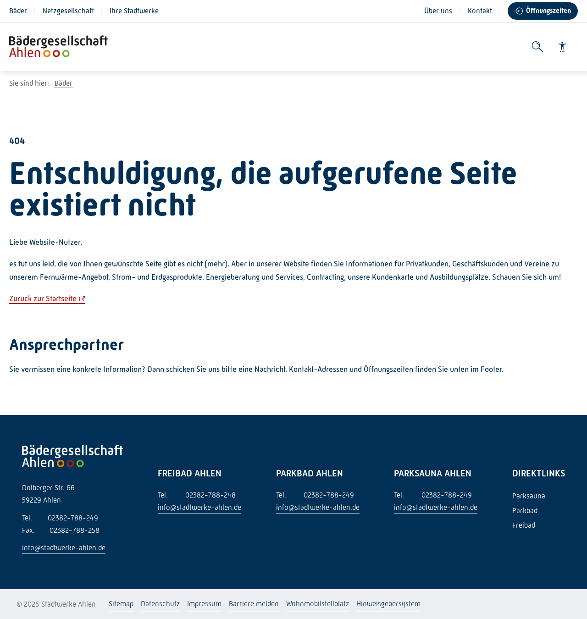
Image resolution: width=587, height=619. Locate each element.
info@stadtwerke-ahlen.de (63, 547)
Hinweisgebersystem (388, 603)
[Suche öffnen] (537, 47)
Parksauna (528, 496)
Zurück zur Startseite (43, 298)
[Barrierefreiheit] (562, 47)
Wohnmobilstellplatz (317, 603)
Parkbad (524, 510)
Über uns (438, 10)
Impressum (204, 603)
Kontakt (480, 10)
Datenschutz (160, 603)
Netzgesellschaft (68, 10)
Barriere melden (254, 603)
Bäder (18, 10)
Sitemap (121, 603)
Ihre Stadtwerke (134, 10)
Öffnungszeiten (548, 10)
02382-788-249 (60, 518)
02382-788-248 (197, 495)
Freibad (523, 525)
